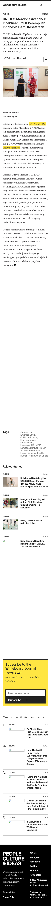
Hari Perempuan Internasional (28, 441)
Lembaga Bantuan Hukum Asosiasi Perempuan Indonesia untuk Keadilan (33, 450)
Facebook (35, 861)
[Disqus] (25, 312)
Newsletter (35, 875)
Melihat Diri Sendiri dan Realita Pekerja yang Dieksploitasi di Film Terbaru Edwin (37, 804)
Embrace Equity (28, 435)
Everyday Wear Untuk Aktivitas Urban (31, 522)
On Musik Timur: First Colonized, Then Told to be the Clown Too (37, 733)
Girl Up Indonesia (28, 437)
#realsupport (26, 432)
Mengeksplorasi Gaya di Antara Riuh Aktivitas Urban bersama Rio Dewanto (32, 503)
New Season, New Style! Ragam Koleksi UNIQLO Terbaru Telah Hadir (32, 544)
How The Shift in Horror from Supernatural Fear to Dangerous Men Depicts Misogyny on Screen (37, 757)
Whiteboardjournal (15, 58)
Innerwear (25, 445)
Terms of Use (9, 892)
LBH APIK (36, 445)
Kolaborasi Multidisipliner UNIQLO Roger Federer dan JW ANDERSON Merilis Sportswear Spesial (34, 482)
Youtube (34, 870)
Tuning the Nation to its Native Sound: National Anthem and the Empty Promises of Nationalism (37, 782)
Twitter (33, 866)
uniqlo (45, 455)
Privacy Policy (9, 897)
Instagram (35, 857)
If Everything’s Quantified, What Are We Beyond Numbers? (37, 825)
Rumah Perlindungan (30, 455)
